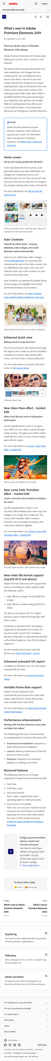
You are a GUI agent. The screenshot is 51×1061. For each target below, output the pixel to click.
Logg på (44, 3)
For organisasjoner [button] (11, 1014)
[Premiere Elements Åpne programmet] (47, 17)
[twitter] (14, 1045)
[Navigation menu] (4, 3)
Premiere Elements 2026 (13, 10)
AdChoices (35, 1056)
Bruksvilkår (7, 1053)
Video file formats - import (27, 653)
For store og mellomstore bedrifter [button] (17, 1008)
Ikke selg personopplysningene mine (16, 1056)
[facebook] (5, 1045)
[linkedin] (19, 1045)
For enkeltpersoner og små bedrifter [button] (18, 1003)
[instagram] (10, 1045)
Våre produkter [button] (10, 1032)
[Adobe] (13, 3)
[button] (36, 4)
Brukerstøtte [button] (9, 1020)
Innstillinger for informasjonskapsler (24, 1053)
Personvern (39, 1049)
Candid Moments (16, 260)
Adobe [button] (6, 1026)
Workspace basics (21, 367)
